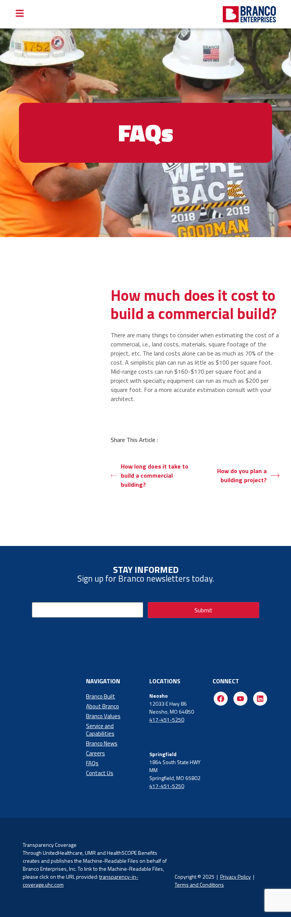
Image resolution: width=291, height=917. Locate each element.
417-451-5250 (166, 720)
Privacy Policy (235, 877)
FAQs (92, 763)
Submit (203, 610)
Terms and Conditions (199, 885)
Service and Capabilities (100, 730)
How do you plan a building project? (242, 475)
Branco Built (100, 696)
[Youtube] (240, 699)
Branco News (101, 743)
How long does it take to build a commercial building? (154, 475)
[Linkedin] (260, 699)
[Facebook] (221, 699)
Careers (95, 753)
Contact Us (99, 773)
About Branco (102, 706)
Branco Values (103, 716)
